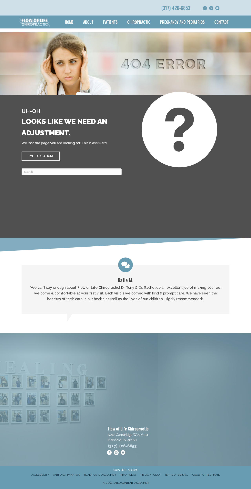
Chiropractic (138, 22)
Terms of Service (176, 474)
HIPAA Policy (128, 474)
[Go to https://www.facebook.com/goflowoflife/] (205, 9)
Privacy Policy (151, 474)
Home (69, 22)
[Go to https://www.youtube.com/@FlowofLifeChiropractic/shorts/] (217, 9)
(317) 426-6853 (175, 7)
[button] (41, 156)
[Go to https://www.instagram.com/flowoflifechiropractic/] (211, 9)
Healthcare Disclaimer (100, 474)
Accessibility (40, 474)
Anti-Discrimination (66, 474)
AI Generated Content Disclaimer (126, 482)
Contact (221, 22)
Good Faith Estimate (206, 474)
